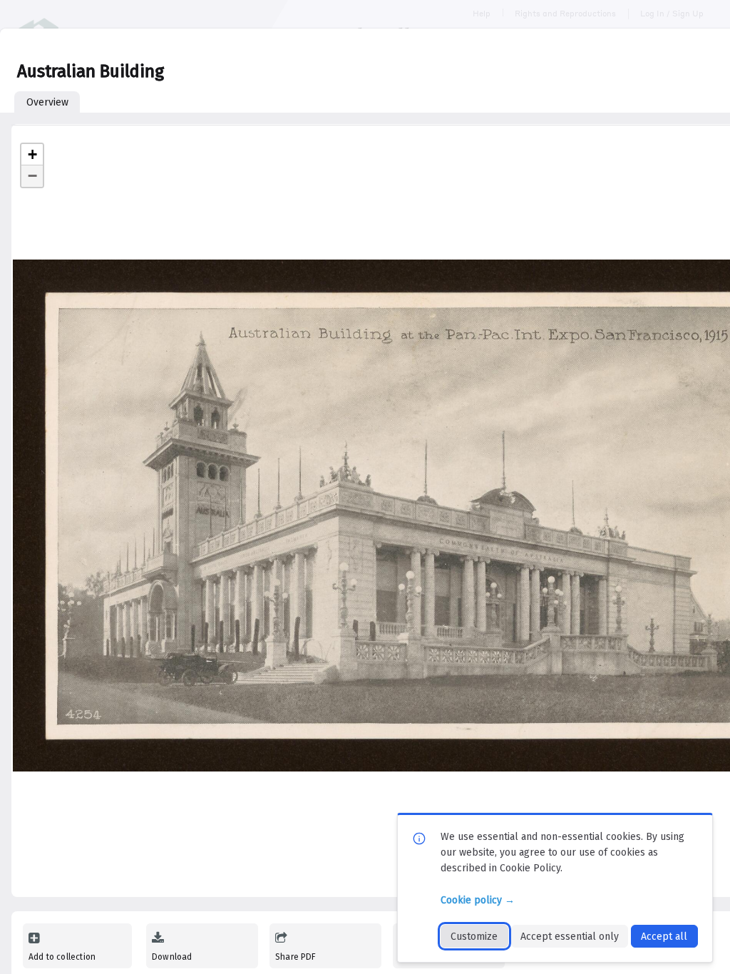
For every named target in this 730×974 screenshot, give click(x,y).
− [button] (32, 176)
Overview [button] (47, 102)
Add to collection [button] (62, 957)
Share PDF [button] (296, 957)
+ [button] (32, 154)
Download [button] (172, 957)
